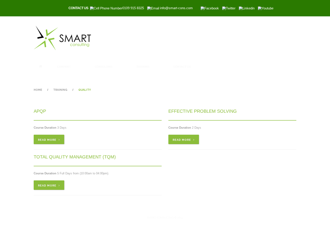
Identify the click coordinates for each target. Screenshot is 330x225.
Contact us (182, 66)
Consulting (99, 67)
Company (59, 67)
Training (138, 67)
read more (47, 139)
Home (41, 66)
